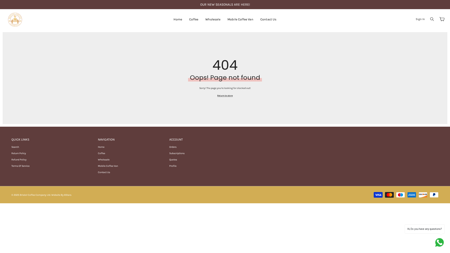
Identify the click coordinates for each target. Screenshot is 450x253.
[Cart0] (442, 19)
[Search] (432, 19)
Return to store (225, 95)
